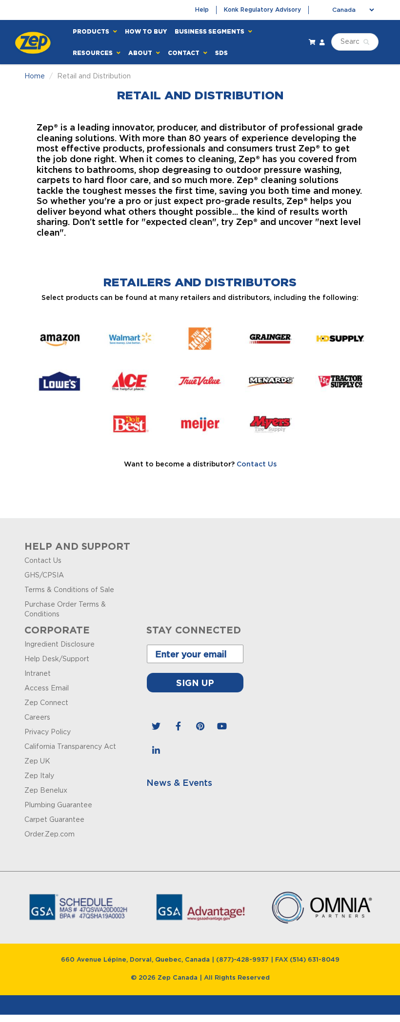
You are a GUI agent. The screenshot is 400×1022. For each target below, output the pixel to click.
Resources (93, 53)
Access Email (46, 688)
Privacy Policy (47, 732)
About (141, 53)
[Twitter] (156, 726)
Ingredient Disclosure (59, 644)
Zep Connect (46, 703)
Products (92, 31)
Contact (184, 53)
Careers (37, 717)
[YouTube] (222, 726)
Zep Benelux (45, 790)
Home (34, 76)
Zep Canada (178, 978)
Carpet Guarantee (54, 820)
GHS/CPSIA (44, 575)
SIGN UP (195, 683)
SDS (221, 53)
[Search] (366, 42)
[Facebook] (178, 726)
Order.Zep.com (49, 834)
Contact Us (257, 464)
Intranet (37, 673)
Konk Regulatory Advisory (262, 10)
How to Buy (146, 31)
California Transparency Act (70, 746)
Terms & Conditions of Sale (69, 590)
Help (202, 10)
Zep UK (37, 761)
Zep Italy (39, 776)
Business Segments (210, 31)
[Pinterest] (200, 726)
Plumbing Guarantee (58, 805)
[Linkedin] (156, 751)
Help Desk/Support (56, 659)
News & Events (179, 783)
